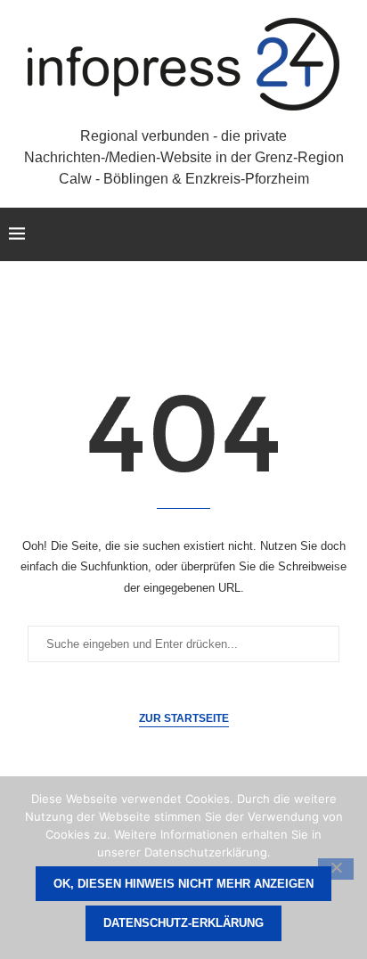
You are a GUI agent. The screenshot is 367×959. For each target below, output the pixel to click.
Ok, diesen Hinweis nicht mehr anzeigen (183, 883)
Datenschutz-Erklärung (183, 923)
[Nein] (336, 869)
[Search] (349, 234)
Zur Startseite (184, 718)
